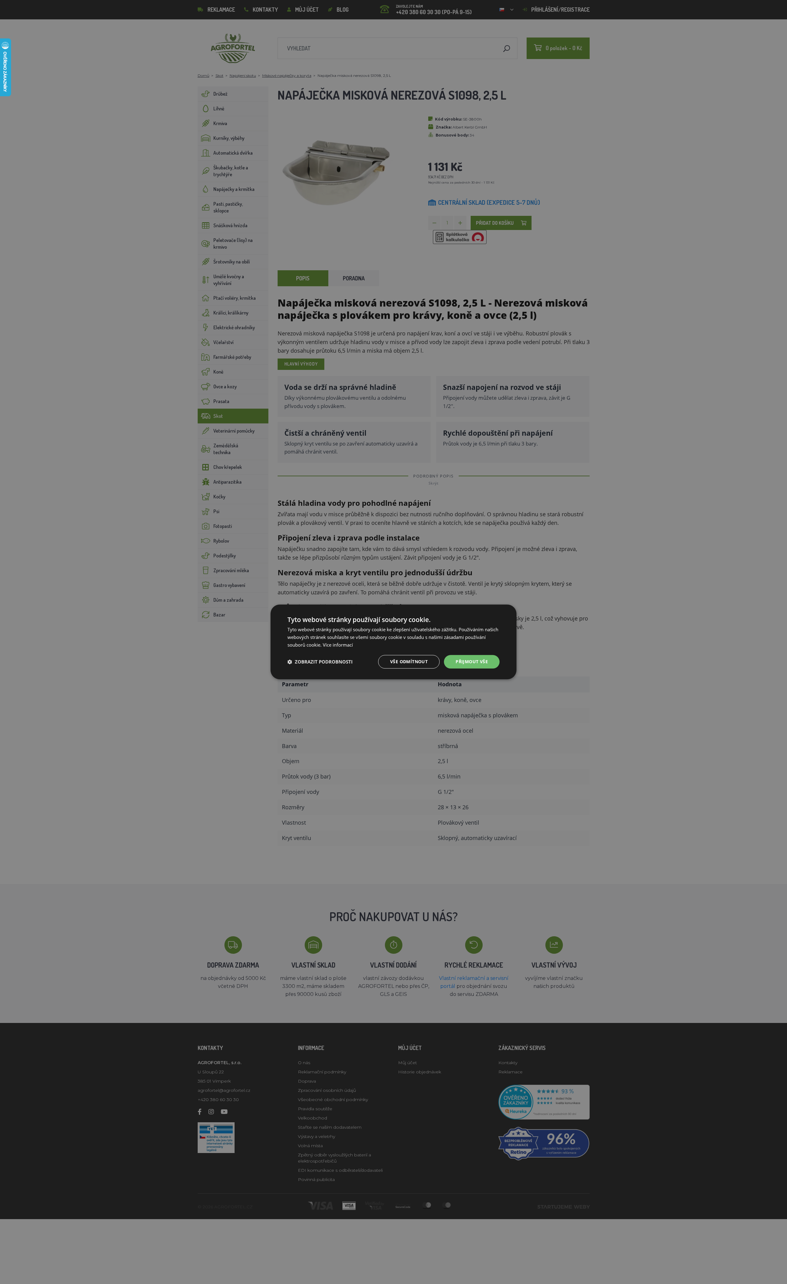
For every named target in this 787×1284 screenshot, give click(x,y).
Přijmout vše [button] (472, 661)
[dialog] (393, 641)
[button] (320, 661)
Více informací (338, 645)
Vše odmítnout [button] (409, 661)
